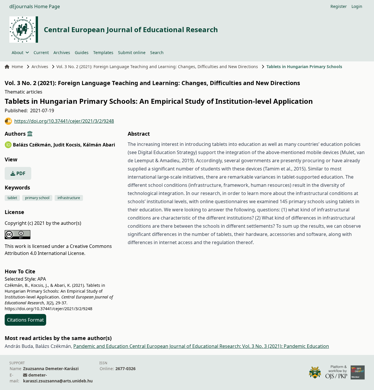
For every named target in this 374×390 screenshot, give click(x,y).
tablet (12, 197)
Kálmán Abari (99, 144)
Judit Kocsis (67, 144)
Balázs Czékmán (32, 144)
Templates (103, 52)
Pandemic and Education (101, 346)
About (17, 52)
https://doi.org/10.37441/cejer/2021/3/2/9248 (64, 121)
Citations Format (25, 320)
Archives (61, 52)
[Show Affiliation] (29, 134)
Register (338, 6)
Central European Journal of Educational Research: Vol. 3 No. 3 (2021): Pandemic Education (229, 346)
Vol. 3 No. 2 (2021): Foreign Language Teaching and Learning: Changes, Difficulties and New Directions (157, 66)
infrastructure (69, 197)
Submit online (132, 52)
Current (41, 52)
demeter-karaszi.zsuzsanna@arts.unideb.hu (58, 378)
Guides (82, 52)
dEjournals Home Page (34, 6)
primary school (37, 197)
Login (357, 6)
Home (17, 66)
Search (157, 52)
